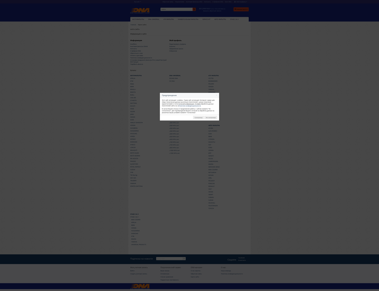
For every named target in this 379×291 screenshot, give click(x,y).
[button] (217, 96)
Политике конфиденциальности (190, 106)
